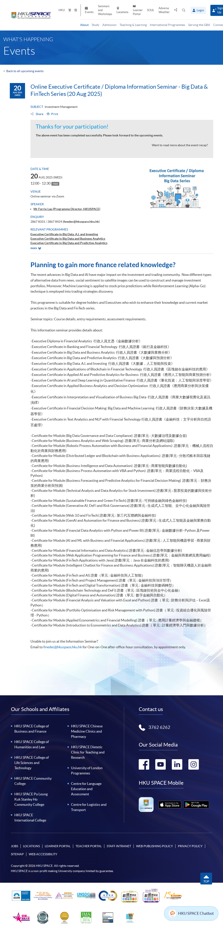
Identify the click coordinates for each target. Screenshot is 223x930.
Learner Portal (138, 12)
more (33, 248)
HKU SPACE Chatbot (196, 913)
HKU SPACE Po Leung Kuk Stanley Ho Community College (31, 799)
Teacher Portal (89, 846)
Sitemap (17, 854)
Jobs (14, 846)
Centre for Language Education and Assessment (86, 789)
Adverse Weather (164, 10)
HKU (62, 10)
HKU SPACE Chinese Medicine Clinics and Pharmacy (87, 731)
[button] (184, 10)
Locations (122, 12)
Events (89, 12)
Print (54, 114)
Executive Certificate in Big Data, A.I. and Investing (64, 234)
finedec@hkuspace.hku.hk (81, 221)
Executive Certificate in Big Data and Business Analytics (67, 238)
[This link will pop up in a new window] (169, 804)
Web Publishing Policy (154, 846)
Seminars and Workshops (105, 10)
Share (39, 114)
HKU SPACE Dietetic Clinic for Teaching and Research (88, 752)
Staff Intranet (119, 846)
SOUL (150, 10)
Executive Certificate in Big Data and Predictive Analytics (68, 243)
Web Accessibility (43, 854)
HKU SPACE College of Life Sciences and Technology (31, 762)
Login (200, 10)
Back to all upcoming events (25, 71)
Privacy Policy (190, 846)
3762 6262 (159, 727)
